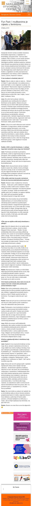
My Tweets (16, 487)
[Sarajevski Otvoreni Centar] (15, 6)
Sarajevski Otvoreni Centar (11, 14)
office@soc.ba (12, 503)
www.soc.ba (20, 503)
